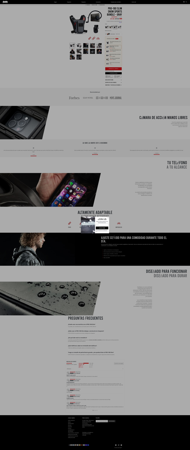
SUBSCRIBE (102, 228)
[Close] (108, 217)
